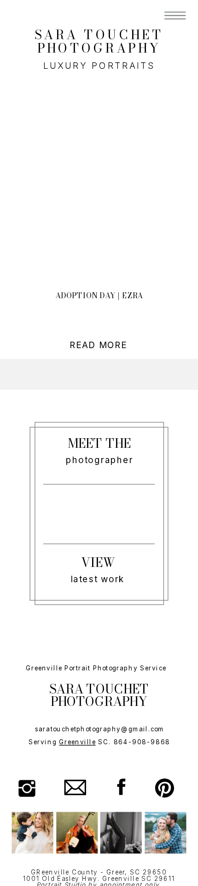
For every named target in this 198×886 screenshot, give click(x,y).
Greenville (77, 742)
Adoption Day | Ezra (99, 296)
